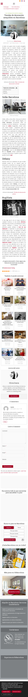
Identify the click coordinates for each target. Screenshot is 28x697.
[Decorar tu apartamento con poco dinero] (20, 334)
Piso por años (14, 530)
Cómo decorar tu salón (20, 304)
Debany (5, 91)
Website (4, 459)
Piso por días (14, 536)
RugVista (5, 93)
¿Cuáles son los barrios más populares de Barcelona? (20, 289)
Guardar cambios (7, 694)
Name (4, 446)
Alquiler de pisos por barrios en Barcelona (12, 622)
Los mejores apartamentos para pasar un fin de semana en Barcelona (7, 322)
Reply (5, 421)
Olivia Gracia (17, 41)
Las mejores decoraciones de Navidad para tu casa (20, 358)
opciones (5, 688)
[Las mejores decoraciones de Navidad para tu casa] (20, 352)
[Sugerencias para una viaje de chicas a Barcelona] (7, 352)
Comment (4, 431)
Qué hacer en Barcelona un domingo (7, 340)
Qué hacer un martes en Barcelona (7, 305)
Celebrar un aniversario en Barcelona (7, 289)
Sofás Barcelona (7, 89)
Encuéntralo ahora (10, 539)
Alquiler (8, 527)
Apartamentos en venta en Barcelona (11, 620)
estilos (9, 126)
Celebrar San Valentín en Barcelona (20, 321)
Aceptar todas (6, 691)
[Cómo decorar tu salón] (20, 299)
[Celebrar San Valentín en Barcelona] (20, 316)
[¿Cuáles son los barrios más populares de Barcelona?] (20, 282)
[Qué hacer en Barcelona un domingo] (7, 334)
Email (4, 452)
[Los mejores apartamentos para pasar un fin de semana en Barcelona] (7, 316)
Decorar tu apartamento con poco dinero (20, 341)
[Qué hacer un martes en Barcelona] (7, 299)
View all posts (14, 396)
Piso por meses (14, 533)
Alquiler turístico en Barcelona (9, 617)
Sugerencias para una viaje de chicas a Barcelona (7, 358)
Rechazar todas (16, 691)
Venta (19, 527)
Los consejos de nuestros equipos (14, 13)
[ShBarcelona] (14, 3)
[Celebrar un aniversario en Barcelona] (7, 282)
